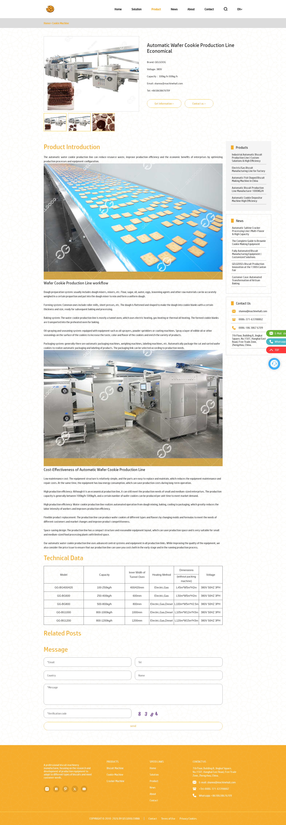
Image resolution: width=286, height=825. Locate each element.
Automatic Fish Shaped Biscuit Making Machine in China (248, 179)
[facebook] (57, 789)
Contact (209, 9)
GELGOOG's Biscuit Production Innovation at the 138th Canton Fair (249, 267)
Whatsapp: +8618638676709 (215, 795)
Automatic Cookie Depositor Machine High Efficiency (247, 199)
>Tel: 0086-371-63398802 (214, 788)
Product (156, 9)
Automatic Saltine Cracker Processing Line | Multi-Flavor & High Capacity (248, 231)
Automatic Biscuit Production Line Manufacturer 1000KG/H (248, 189)
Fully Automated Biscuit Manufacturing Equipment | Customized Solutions (246, 254)
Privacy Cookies (188, 818)
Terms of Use (168, 818)
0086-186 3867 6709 (251, 327)
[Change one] (149, 712)
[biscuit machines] (50, 12)
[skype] (67, 789)
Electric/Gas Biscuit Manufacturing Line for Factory (248, 169)
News (174, 9)
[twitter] (76, 789)
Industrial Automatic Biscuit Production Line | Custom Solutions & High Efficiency (247, 157)
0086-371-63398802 (251, 319)
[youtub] (85, 789)
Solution (137, 9)
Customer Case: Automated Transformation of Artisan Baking (247, 280)
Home (118, 9)
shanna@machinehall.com (253, 311)
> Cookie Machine (59, 23)
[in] (48, 789)
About (191, 9)
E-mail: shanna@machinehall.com (217, 782)
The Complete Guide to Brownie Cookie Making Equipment (249, 242)
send (133, 726)
